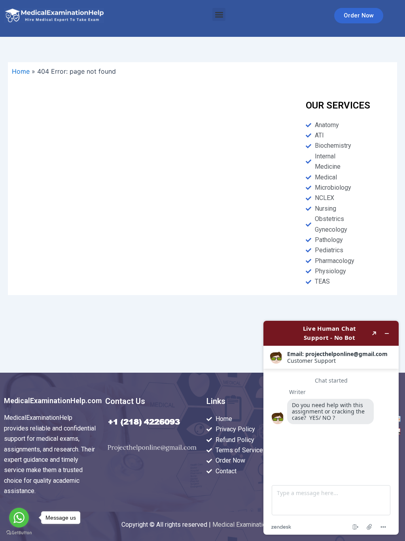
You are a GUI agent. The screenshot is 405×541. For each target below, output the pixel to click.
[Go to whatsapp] (19, 518)
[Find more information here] (331, 427)
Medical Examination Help (248, 524)
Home (21, 71)
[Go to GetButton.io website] (19, 532)
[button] (218, 14)
